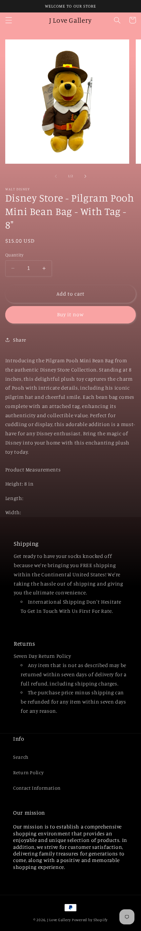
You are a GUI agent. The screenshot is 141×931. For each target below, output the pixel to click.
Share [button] (19, 340)
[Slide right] (85, 176)
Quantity (14, 254)
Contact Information (37, 788)
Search (21, 757)
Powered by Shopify (90, 920)
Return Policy (28, 772)
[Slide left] (56, 176)
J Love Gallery (59, 920)
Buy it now (70, 314)
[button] (8, 20)
